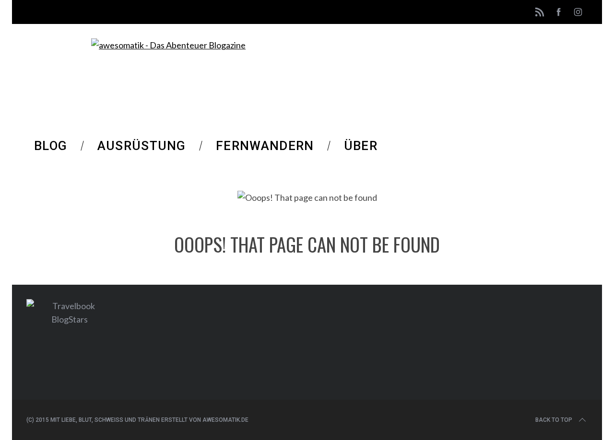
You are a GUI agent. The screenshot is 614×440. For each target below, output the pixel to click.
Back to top (553, 420)
